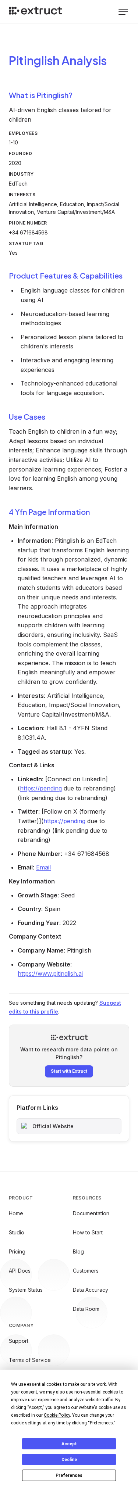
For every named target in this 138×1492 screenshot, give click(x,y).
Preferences (69, 1475)
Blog (78, 1251)
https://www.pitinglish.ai (50, 973)
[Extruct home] (35, 12)
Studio (16, 1232)
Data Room (86, 1309)
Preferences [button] (101, 1422)
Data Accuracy (90, 1290)
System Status (26, 1290)
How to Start (88, 1232)
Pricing (17, 1251)
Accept (69, 1443)
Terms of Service (30, 1360)
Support (18, 1341)
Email (43, 867)
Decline (69, 1459)
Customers (86, 1270)
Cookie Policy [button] (57, 1415)
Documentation (91, 1213)
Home (16, 1213)
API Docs (20, 1270)
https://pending (41, 788)
